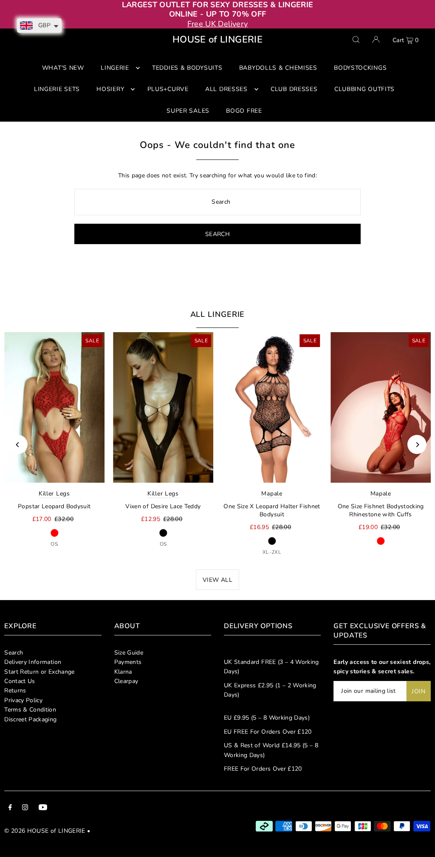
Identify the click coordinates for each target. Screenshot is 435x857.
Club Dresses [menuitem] (294, 89)
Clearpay (126, 681)
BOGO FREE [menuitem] (244, 111)
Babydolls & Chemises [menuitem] (278, 68)
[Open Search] (356, 39)
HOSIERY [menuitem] (110, 89)
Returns (15, 690)
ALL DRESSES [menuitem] (226, 89)
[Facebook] (10, 808)
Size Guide (129, 653)
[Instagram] (25, 808)
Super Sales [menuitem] (188, 111)
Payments (128, 662)
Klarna (123, 672)
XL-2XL (272, 552)
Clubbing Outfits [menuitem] (364, 89)
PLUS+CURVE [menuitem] (168, 89)
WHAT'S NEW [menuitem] (63, 68)
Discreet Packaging (30, 719)
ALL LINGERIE (217, 314)
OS (54, 544)
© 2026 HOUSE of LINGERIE (44, 831)
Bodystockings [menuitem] (360, 68)
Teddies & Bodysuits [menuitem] (187, 68)
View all (217, 580)
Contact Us (19, 681)
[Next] (417, 444)
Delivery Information (32, 662)
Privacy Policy (23, 700)
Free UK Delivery (217, 24)
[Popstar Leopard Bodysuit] (54, 407)
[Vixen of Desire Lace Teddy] (163, 407)
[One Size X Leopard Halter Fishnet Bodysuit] (272, 407)
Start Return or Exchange (39, 672)
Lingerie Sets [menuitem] (57, 89)
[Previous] (18, 444)
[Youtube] (43, 808)
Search (13, 653)
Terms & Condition (30, 710)
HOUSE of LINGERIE (217, 39)
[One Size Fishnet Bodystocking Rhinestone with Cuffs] (380, 407)
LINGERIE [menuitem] (115, 68)
